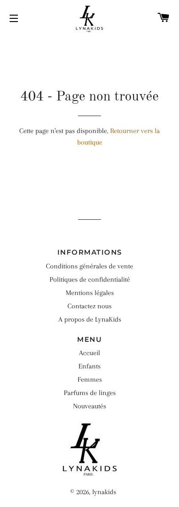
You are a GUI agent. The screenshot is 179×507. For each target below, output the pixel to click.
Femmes (90, 379)
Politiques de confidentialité (90, 279)
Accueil (89, 353)
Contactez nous (89, 306)
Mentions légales (90, 293)
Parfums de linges (90, 393)
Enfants (89, 366)
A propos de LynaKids (89, 319)
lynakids (104, 492)
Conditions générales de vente (89, 266)
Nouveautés (89, 406)
